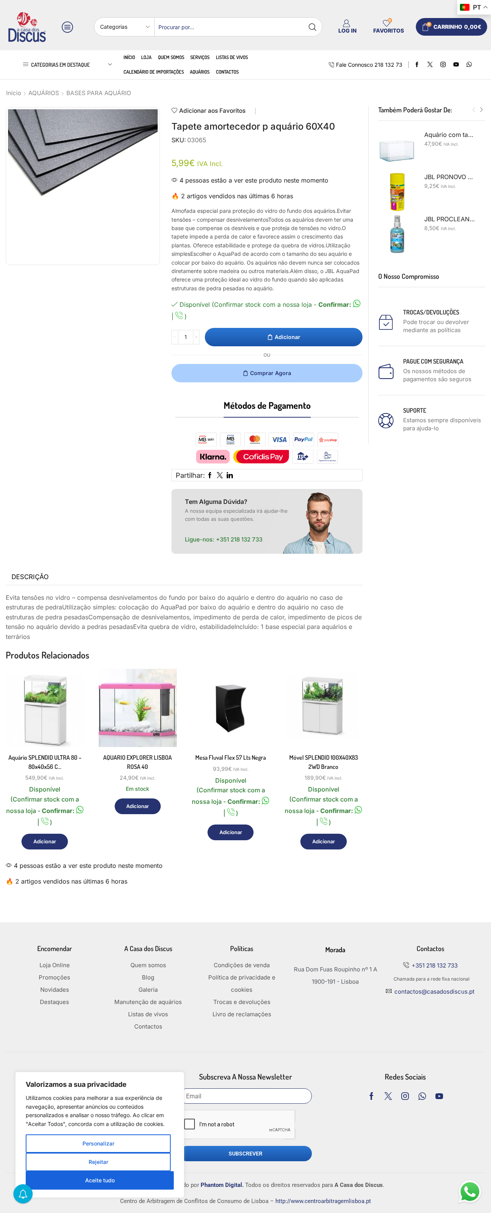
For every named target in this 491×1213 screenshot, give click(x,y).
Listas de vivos (232, 57)
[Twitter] (430, 65)
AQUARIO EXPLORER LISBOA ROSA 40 (137, 762)
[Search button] (312, 27)
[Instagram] (443, 65)
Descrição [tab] (30, 577)
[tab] (30, 577)
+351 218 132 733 (239, 539)
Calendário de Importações (154, 72)
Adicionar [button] (69, 713)
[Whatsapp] (422, 1096)
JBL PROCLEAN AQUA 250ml (450, 219)
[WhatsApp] (469, 65)
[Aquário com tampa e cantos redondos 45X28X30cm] (397, 150)
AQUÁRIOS (43, 93)
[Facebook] (417, 65)
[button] (474, 110)
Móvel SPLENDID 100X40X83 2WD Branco (323, 762)
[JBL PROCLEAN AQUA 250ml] (397, 234)
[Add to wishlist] (69, 730)
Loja (146, 57)
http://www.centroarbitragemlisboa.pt (323, 1201)
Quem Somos (171, 57)
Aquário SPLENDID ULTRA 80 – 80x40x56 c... (44, 762)
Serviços (199, 57)
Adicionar (287, 337)
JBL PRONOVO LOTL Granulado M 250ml (450, 177)
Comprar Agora (270, 373)
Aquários (199, 72)
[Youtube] (456, 65)
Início (129, 57)
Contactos (227, 72)
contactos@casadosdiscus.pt (434, 991)
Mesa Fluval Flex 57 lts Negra (230, 757)
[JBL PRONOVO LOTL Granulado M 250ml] (397, 192)
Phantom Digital (221, 1185)
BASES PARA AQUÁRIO (98, 93)
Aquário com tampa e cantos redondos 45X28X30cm (450, 134)
